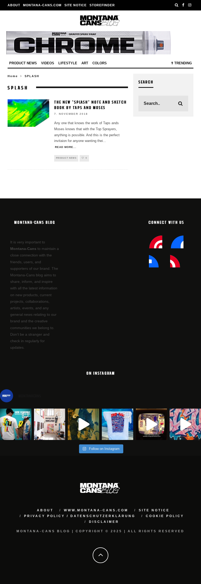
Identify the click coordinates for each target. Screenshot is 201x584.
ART (84, 63)
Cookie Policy (165, 516)
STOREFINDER (102, 5)
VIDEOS (47, 63)
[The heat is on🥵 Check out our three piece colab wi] (117, 424)
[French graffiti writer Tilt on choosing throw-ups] (83, 424)
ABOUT (14, 5)
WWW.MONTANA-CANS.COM (96, 510)
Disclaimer (104, 522)
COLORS (99, 63)
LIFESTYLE (67, 63)
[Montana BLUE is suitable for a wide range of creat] (185, 424)
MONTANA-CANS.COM (42, 5)
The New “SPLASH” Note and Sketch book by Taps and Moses (90, 104)
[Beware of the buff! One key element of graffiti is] (49, 424)
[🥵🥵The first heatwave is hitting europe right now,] (151, 424)
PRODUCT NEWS (23, 63)
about (45, 510)
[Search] (176, 5)
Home (13, 76)
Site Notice (75, 5)
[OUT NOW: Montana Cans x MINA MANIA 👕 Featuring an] (15, 424)
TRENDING (182, 63)
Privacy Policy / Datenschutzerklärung (79, 516)
